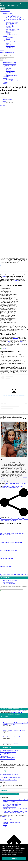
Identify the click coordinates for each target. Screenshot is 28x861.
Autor (22, 483)
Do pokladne (10, 52)
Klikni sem (2, 8)
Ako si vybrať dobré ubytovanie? (8, 752)
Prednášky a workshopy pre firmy (8, 780)
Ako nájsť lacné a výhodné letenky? (9, 750)
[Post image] (4, 531)
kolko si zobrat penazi (13, 486)
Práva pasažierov (4, 756)
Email (2, 787)
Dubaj (8, 341)
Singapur (15, 338)
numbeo (16, 487)
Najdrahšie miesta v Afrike (9, 583)
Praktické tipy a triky (13, 483)
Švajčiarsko (16, 280)
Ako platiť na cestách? (5, 754)
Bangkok (22, 341)
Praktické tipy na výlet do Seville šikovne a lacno (15, 811)
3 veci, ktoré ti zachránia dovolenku (9, 550)
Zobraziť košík (3, 52)
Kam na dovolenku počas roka (7, 759)
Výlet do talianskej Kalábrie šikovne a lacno (11, 542)
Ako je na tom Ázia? (8, 582)
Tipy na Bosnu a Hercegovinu (7, 558)
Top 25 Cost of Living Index (10, 580)
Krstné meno (3, 790)
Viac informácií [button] (12, 854)
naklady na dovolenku (8, 487)
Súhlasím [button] (14, 858)
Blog (6, 483)
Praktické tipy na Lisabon (6, 566)
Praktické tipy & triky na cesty (7, 757)
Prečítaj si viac (5, 771)
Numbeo (3, 276)
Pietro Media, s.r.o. (4, 816)
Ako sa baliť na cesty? (5, 753)
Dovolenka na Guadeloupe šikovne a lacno (13, 812)
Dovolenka (5, 486)
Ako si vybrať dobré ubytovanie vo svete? (10, 777)
